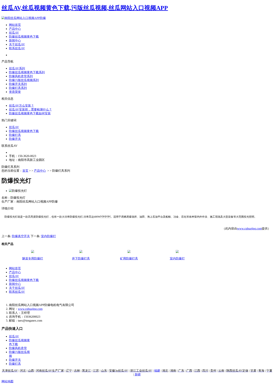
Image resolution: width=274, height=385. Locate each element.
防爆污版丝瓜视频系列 (24, 80)
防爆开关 (15, 138)
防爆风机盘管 (18, 348)
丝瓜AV (14, 32)
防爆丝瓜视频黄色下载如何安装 (30, 113)
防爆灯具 (15, 135)
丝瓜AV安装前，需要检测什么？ (30, 109)
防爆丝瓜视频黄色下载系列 (27, 72)
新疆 (138, 374)
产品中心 (15, 28)
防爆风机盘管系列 (21, 76)
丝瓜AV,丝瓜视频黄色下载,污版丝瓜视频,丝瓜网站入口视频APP (84, 7)
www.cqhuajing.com (249, 228)
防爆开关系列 (18, 84)
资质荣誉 (15, 91)
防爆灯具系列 (18, 87)
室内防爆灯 (48, 236)
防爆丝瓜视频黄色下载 (24, 36)
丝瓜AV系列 (17, 68)
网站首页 (15, 24)
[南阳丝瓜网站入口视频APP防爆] (23, 18)
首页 (25, 170)
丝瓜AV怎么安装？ (21, 105)
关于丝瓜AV (17, 44)
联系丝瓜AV (17, 48)
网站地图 (7, 381)
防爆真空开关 (21, 236)
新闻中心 (15, 40)
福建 (157, 370)
